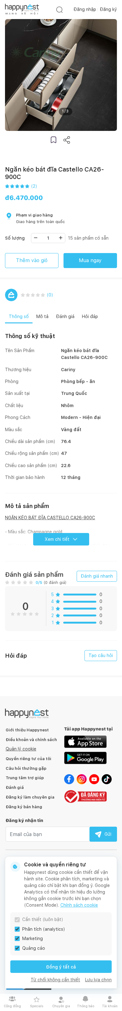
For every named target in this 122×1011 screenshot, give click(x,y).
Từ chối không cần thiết (55, 979)
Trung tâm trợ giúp (25, 777)
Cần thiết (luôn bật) (42, 919)
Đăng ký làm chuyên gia (30, 797)
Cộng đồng (12, 1006)
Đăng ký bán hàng (24, 806)
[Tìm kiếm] (59, 9)
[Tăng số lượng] (60, 237)
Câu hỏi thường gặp (26, 768)
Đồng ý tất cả (61, 966)
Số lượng (15, 238)
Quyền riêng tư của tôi (28, 758)
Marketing (32, 938)
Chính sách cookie (79, 905)
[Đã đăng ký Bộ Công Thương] (85, 796)
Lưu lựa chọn (98, 979)
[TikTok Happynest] (107, 778)
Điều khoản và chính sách (31, 739)
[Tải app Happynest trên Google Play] (85, 757)
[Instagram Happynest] (82, 778)
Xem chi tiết (57, 539)
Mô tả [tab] (42, 316)
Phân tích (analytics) (43, 929)
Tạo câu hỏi (101, 655)
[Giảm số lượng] (35, 237)
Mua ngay (90, 260)
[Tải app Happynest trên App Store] (85, 741)
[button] (53, 139)
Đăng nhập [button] (85, 9)
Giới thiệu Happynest (27, 730)
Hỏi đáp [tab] (90, 316)
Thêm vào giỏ (32, 260)
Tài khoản (110, 1006)
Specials (36, 1006)
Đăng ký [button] (108, 9)
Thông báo (85, 1006)
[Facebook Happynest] (69, 778)
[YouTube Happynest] (94, 778)
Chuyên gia (61, 1006)
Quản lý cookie (21, 748)
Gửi (107, 834)
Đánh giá (15, 787)
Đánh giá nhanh (97, 576)
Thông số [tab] (19, 316)
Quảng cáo (33, 948)
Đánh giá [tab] (65, 316)
